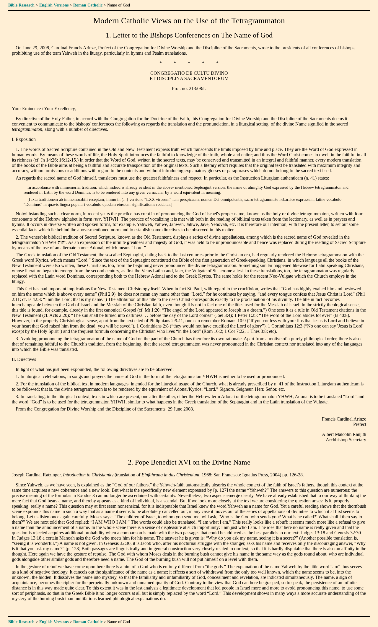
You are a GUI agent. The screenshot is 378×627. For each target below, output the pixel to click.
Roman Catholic (87, 5)
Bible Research (21, 5)
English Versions (54, 5)
